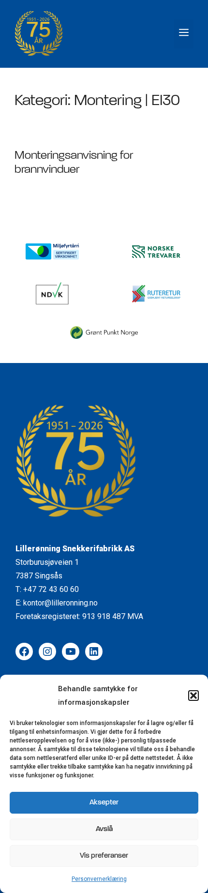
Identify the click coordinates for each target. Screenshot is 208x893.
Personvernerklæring (99, 879)
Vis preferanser (104, 856)
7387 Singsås (38, 575)
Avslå (104, 829)
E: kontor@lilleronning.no (56, 602)
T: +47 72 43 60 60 (47, 589)
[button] (193, 695)
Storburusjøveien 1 (47, 562)
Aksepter (104, 802)
